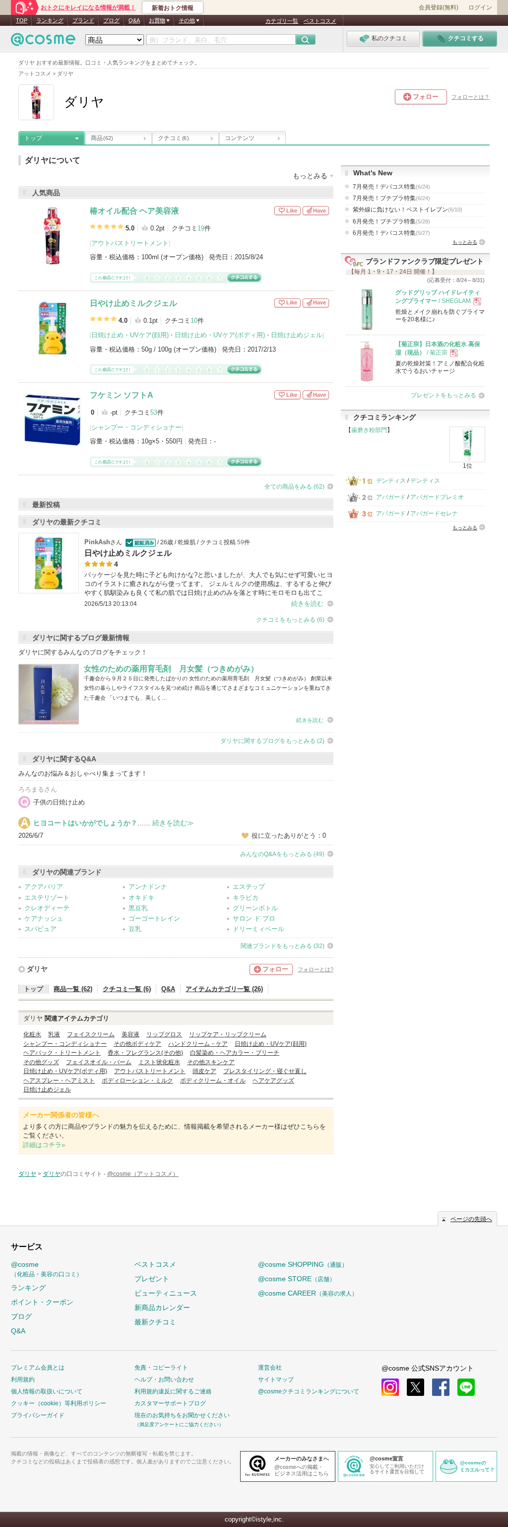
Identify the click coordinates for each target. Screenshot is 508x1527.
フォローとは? (315, 969)
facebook (440, 1387)
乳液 (54, 1034)
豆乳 (134, 929)
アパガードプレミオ (437, 497)
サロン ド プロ (254, 918)
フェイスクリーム (91, 1034)
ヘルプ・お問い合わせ (164, 1379)
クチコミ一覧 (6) (127, 989)
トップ (33, 138)
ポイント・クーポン (42, 1302)
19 (200, 228)
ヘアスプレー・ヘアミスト (59, 1080)
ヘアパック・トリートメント (62, 1052)
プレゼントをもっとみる (443, 395)
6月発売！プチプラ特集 (391, 221)
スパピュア (40, 929)
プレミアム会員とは (37, 1367)
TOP (21, 20)
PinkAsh (97, 542)
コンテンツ (239, 138)
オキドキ (141, 897)
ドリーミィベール (258, 929)
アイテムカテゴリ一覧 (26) (224, 989)
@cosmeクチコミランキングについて (308, 1391)
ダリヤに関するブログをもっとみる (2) (272, 740)
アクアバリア (43, 886)
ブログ (111, 20)
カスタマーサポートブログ (170, 1403)
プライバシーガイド (37, 1415)
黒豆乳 (138, 908)
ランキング (50, 20)
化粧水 (32, 1034)
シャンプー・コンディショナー (136, 427)
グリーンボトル (255, 908)
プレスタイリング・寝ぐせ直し (265, 1071)
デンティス (391, 480)
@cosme (46, 1269)
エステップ (249, 886)
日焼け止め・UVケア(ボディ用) (220, 335)
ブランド (83, 20)
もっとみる (464, 242)
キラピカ (245, 897)
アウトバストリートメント (130, 243)
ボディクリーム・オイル (213, 1080)
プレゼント (151, 1279)
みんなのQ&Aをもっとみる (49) (282, 854)
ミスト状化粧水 (159, 1062)
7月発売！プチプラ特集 (391, 198)
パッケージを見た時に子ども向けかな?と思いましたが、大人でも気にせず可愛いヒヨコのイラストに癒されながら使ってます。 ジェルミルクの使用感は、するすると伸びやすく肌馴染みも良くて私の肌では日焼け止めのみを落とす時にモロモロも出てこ (208, 583)
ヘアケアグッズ (273, 1080)
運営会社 (270, 1367)
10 (193, 320)
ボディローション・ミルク (137, 1080)
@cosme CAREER (308, 1293)
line (466, 1387)
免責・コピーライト (161, 1367)
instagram (390, 1387)
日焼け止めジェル (296, 335)
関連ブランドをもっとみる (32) (282, 946)
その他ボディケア (137, 1043)
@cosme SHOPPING (303, 1264)
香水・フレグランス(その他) (145, 1052)
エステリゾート (46, 897)
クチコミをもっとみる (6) (290, 619)
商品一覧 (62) (73, 989)
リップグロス (164, 1034)
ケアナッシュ (43, 918)
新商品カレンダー (162, 1307)
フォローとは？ (470, 97)
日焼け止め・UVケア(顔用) (130, 335)
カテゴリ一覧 (281, 21)
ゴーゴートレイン (154, 918)
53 (153, 412)
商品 (102, 138)
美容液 (130, 1034)
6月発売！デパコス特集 (391, 232)
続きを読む (307, 603)
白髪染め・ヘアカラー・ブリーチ (234, 1052)
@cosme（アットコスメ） (143, 1173)
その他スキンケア (211, 1062)
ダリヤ (37, 969)
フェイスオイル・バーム (98, 1062)
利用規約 (23, 1379)
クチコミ (173, 138)
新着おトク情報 (172, 7)
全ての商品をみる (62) (294, 486)
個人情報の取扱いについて (46, 1391)
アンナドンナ (147, 886)
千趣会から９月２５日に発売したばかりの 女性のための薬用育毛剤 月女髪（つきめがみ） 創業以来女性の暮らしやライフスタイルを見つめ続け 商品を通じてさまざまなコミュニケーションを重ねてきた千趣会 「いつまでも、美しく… (208, 688)
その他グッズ (41, 1062)
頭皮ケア (204, 1071)
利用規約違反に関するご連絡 (173, 1391)
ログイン (480, 7)
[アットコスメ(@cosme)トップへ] (43, 42)
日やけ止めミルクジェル (133, 303)
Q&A (134, 20)
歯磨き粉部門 (369, 430)
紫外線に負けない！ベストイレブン (407, 209)
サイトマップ (276, 1379)
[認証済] (140, 542)
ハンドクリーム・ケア (198, 1043)
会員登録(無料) (438, 7)
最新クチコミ (155, 1322)
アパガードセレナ (434, 513)
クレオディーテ (46, 908)
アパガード (391, 497)
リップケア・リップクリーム (227, 1034)
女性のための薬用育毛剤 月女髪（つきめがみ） (171, 668)
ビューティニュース (165, 1293)
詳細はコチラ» (44, 1145)
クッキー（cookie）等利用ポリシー (58, 1403)
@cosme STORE (296, 1279)
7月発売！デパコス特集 (391, 186)
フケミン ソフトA (121, 395)
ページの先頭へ (471, 1219)
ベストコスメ (320, 21)
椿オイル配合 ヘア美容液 (134, 211)
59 (240, 542)
